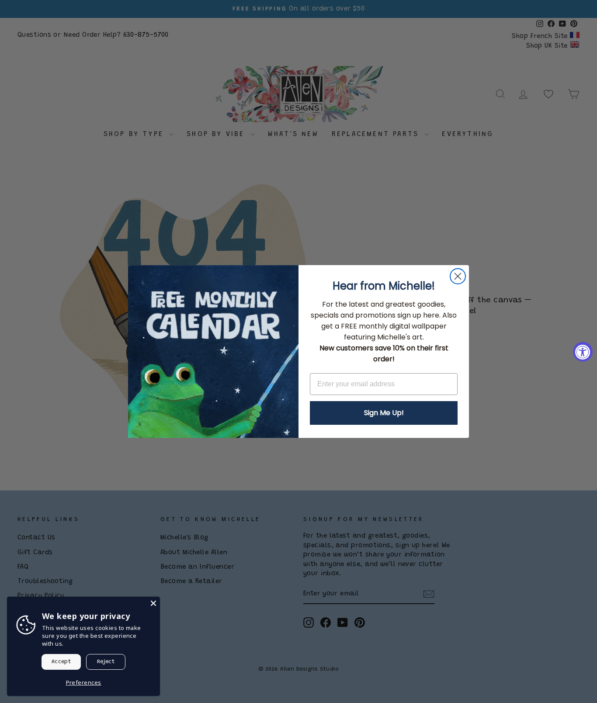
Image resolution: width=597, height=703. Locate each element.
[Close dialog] (457, 276)
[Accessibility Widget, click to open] (583, 351)
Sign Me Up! (384, 413)
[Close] (153, 603)
